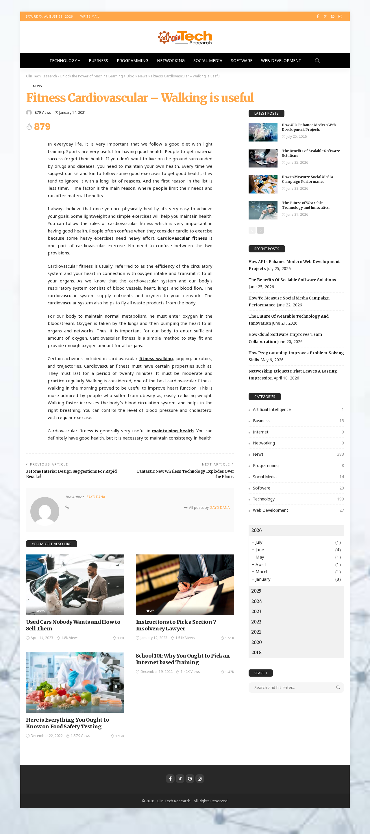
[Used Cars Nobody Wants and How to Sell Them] (75, 584)
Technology (63, 60)
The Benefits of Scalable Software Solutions (292, 280)
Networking (171, 60)
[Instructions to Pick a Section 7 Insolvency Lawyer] (185, 584)
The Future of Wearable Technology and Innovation (306, 205)
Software (241, 60)
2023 (256, 611)
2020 (256, 642)
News (37, 86)
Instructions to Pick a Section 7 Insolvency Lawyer (176, 625)
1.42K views (190, 671)
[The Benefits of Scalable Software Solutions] (263, 158)
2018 (256, 652)
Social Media (207, 60)
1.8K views (70, 637)
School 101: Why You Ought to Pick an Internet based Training (183, 659)
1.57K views (80, 735)
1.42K (229, 671)
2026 (256, 530)
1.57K (119, 736)
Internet (298, 432)
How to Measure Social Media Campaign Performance (307, 179)
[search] (317, 60)
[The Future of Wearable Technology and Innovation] (263, 210)
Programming (132, 60)
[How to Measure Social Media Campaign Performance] (263, 184)
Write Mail (89, 16)
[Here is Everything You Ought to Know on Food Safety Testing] (75, 682)
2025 (256, 591)
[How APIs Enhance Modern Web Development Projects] (263, 132)
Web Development (281, 60)
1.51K (229, 638)
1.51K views (185, 637)
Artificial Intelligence (298, 409)
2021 (256, 632)
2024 (256, 601)
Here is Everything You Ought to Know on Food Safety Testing (67, 723)
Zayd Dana (95, 496)
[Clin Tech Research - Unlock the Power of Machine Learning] (185, 37)
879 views (43, 112)
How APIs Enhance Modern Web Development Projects (309, 127)
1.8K (120, 638)
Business (98, 60)
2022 (256, 622)
